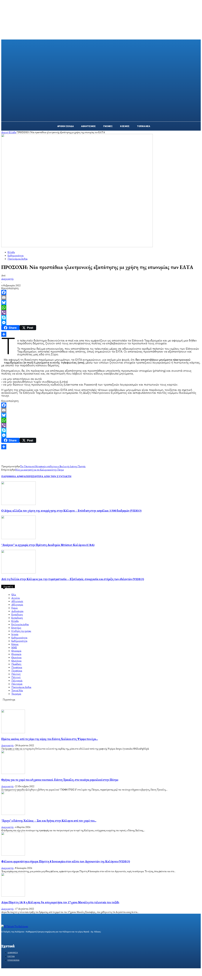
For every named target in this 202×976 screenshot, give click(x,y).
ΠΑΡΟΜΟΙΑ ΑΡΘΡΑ (13, 476)
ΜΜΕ (14, 647)
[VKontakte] (20, 938)
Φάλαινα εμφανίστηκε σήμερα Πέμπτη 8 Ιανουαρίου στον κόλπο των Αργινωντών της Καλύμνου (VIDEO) (65, 861)
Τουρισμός (16, 693)
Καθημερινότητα (16, 255)
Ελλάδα (12, 132)
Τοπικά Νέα (17, 690)
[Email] (101, 297)
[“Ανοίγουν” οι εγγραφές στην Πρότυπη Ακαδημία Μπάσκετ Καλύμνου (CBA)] (18, 538)
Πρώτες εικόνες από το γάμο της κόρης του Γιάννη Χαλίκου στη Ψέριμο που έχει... (49, 739)
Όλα (13, 594)
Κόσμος (14, 644)
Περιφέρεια (16, 667)
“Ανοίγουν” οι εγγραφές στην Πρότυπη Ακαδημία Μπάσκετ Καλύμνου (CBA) (47, 545)
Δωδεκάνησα (17, 611)
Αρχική (4, 132)
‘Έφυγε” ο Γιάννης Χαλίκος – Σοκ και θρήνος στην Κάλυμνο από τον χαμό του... (48, 821)
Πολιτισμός (16, 680)
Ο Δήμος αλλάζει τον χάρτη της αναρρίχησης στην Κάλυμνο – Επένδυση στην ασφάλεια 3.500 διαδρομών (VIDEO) (71, 511)
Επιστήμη (16, 627)
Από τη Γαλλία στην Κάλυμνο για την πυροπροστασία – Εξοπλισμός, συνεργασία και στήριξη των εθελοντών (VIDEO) (72, 579)
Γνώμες (14, 607)
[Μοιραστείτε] (101, 334)
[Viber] (101, 312)
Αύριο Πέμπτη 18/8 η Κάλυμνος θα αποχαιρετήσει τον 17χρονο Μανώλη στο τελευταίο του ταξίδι (60, 902)
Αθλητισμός (17, 601)
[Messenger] (101, 322)
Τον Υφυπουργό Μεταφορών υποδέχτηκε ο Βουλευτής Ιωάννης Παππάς (53, 466)
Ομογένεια (16, 657)
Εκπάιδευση (17, 614)
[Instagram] (9, 938)
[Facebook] (101, 292)
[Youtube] (25, 938)
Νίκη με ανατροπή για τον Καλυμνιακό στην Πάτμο (39, 469)
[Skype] (101, 317)
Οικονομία (16, 650)
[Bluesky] (101, 302)
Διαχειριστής (7, 278)
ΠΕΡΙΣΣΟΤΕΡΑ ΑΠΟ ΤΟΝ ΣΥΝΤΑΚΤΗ (48, 476)
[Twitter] (14, 938)
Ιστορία (14, 634)
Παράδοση (16, 664)
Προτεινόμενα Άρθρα (17, 258)
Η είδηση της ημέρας (21, 631)
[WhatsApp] (101, 307)
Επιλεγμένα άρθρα (20, 624)
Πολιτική (16, 674)
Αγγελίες (15, 598)
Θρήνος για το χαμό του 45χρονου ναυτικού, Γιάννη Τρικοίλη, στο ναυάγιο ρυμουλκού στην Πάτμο (59, 780)
